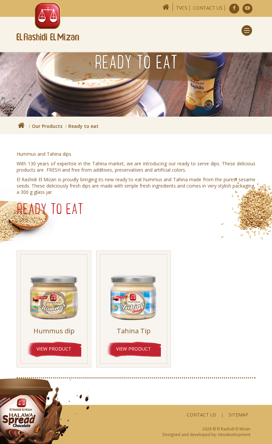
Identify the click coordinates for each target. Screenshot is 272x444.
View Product (53, 349)
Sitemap (238, 415)
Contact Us (208, 8)
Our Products (47, 126)
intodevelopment (234, 434)
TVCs (181, 8)
